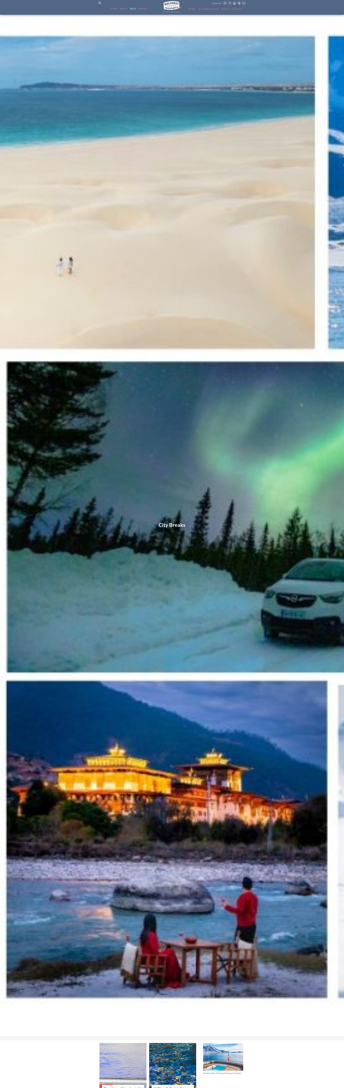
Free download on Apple (172, 577)
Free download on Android (172, 584)
